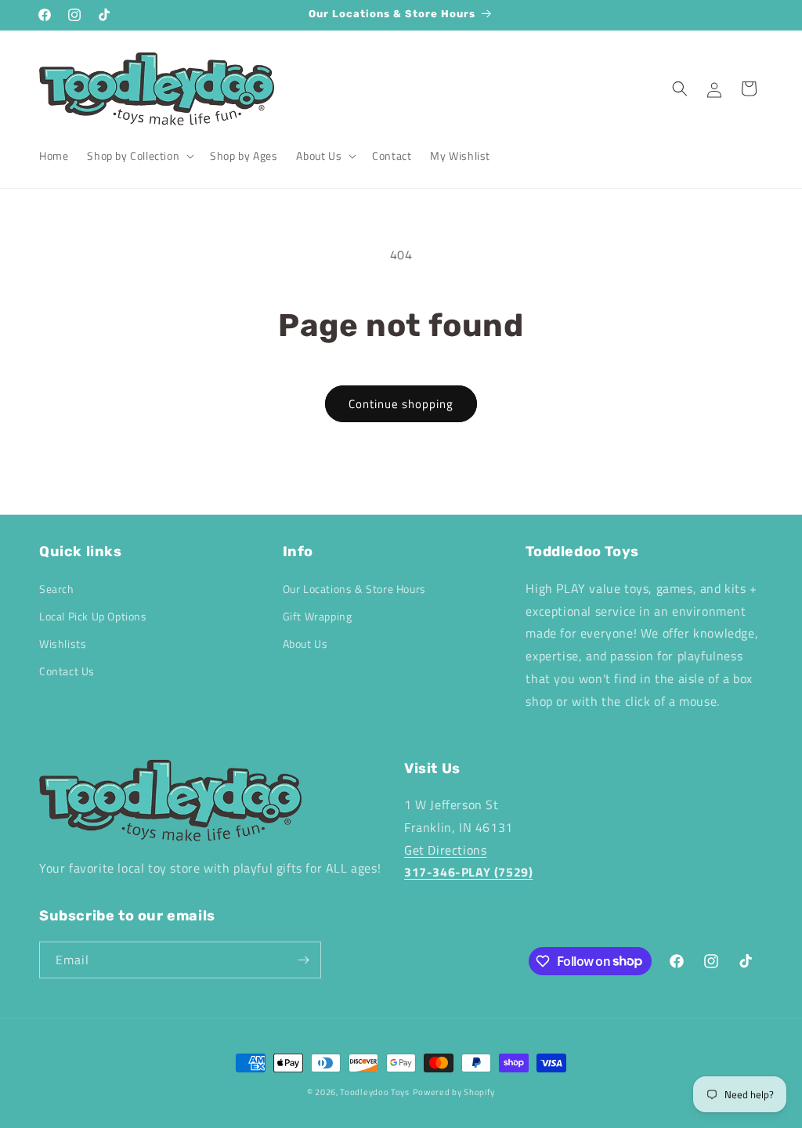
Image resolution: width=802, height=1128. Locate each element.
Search (56, 588)
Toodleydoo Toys (375, 1092)
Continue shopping (401, 404)
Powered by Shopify (454, 1092)
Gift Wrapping (317, 616)
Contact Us (67, 671)
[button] (139, 155)
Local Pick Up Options (93, 616)
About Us (305, 643)
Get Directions (445, 850)
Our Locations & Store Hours (354, 588)
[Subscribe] (303, 960)
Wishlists (62, 643)
